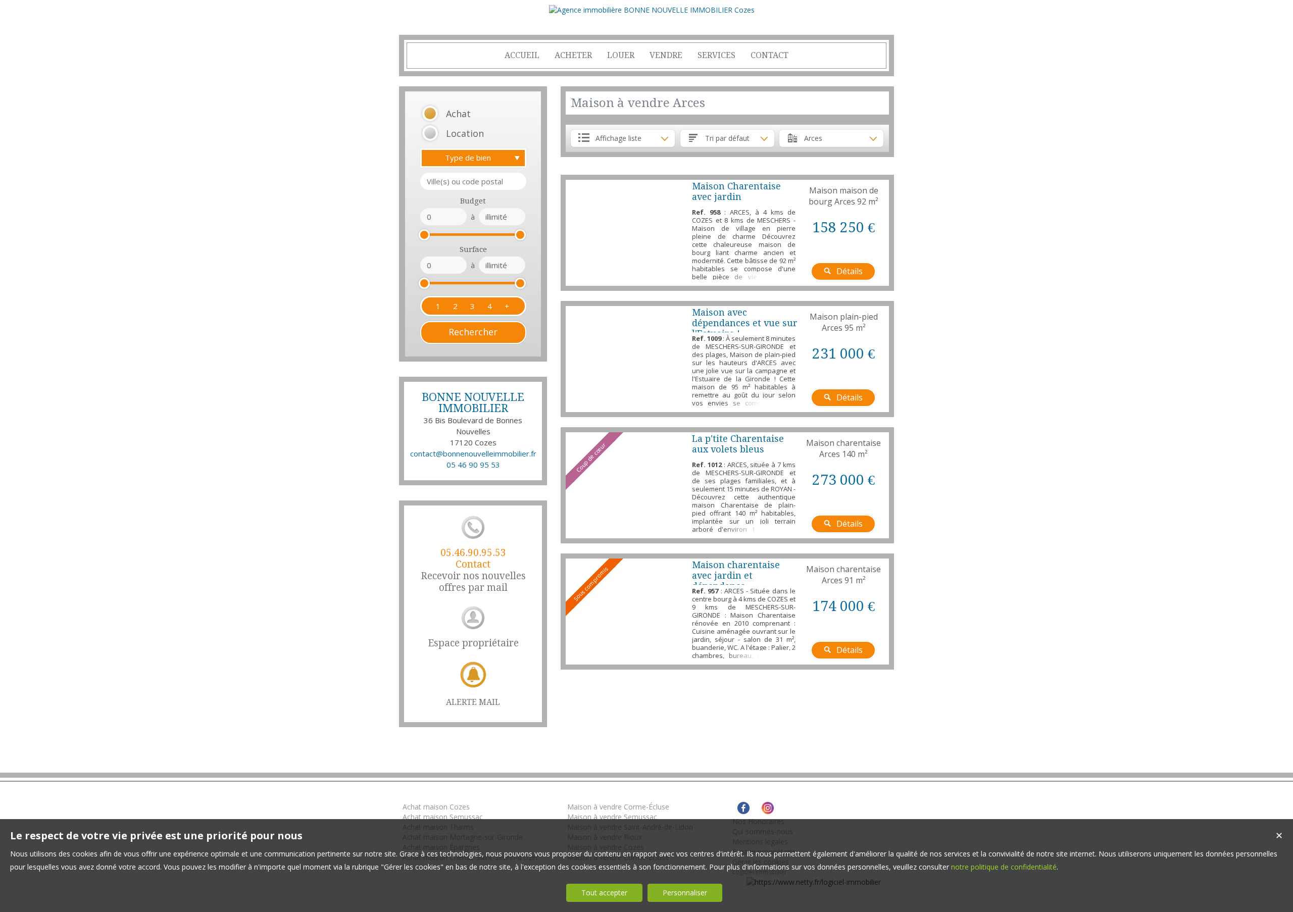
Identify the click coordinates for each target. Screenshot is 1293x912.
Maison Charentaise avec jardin (736, 191)
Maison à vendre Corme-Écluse (618, 807)
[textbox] (473, 181)
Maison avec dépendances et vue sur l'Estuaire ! (745, 323)
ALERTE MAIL (473, 702)
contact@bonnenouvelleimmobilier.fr (473, 453)
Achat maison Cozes (436, 807)
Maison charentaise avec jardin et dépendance (736, 575)
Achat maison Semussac (443, 817)
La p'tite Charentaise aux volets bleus (738, 443)
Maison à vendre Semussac (612, 817)
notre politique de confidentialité (1004, 867)
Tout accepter (604, 892)
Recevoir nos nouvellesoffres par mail (473, 570)
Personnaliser (685, 892)
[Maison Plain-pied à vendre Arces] (626, 359)
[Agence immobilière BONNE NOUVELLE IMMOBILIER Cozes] (652, 10)
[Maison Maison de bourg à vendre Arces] (626, 233)
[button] (460, 114)
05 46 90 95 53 (473, 465)
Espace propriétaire (473, 643)
